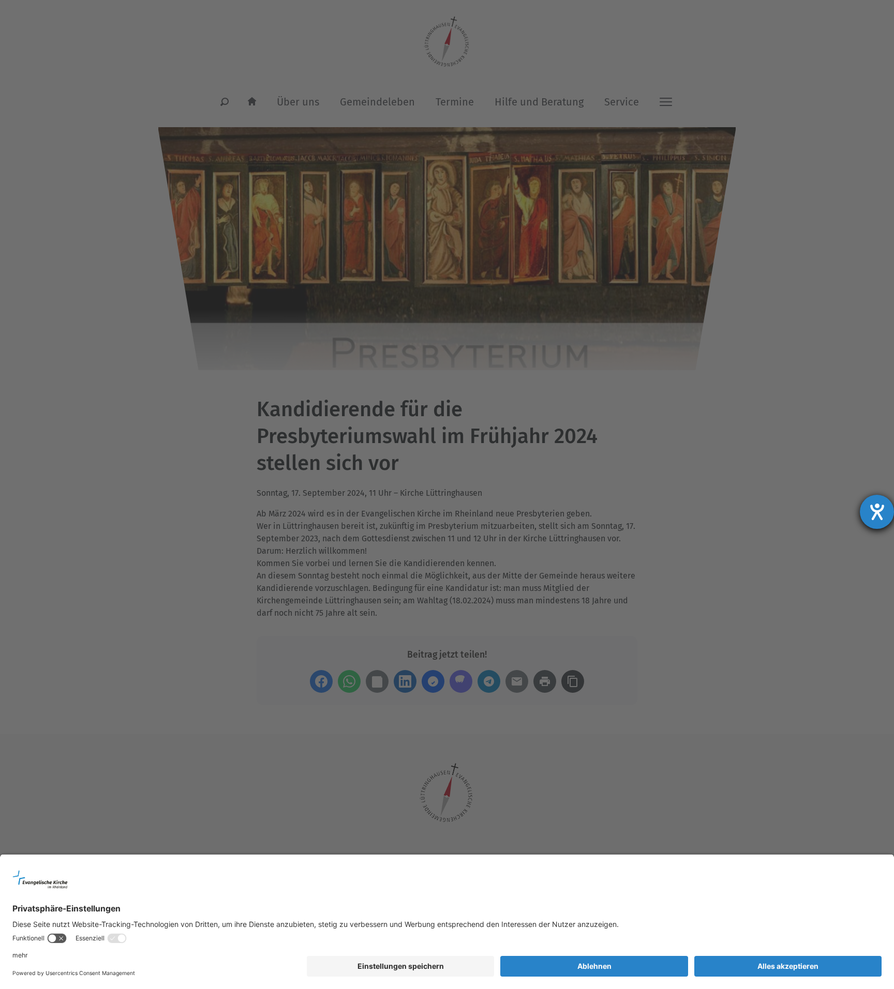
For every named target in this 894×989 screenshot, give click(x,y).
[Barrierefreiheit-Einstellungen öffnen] (877, 512)
